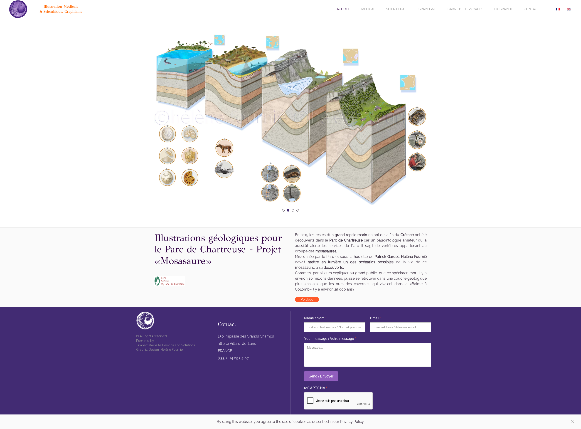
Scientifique (397, 9)
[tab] (283, 210)
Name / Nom (315, 318)
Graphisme (428, 9)
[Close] (572, 421)
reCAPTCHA (315, 388)
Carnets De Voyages (465, 9)
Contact (531, 9)
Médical (368, 9)
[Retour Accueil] (19, 9)
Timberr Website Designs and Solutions (165, 345)
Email (376, 318)
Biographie (503, 9)
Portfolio (307, 299)
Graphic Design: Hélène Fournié (159, 349)
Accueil (343, 9)
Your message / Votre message (330, 338)
